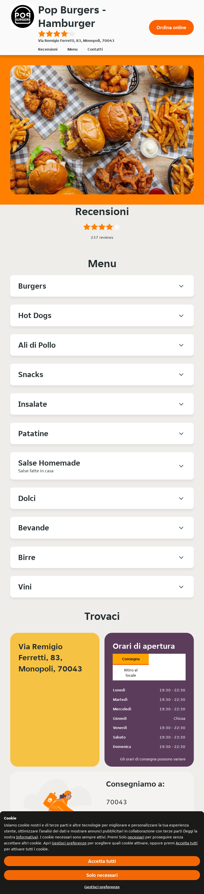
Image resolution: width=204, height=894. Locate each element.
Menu (72, 49)
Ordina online (171, 27)
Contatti (95, 49)
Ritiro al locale (131, 672)
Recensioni (47, 49)
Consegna (131, 658)
